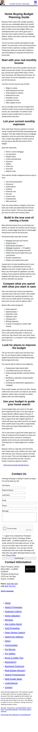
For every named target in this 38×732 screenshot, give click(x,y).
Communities (11, 645)
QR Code (3, 707)
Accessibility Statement (11, 709)
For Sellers (10, 653)
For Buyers (10, 649)
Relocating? (10, 662)
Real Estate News (13, 679)
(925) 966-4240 (12, 584)
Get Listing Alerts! (13, 624)
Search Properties (13, 607)
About (8, 641)
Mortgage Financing (14, 666)
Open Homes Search (15, 632)
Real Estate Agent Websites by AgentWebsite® (16, 715)
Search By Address (14, 637)
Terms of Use (10, 707)
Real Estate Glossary (15, 670)
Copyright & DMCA (21, 707)
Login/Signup (11, 683)
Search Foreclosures (15, 674)
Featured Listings (13, 611)
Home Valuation (12, 615)
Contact (8, 687)
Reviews (9, 620)
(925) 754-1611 (10, 586)
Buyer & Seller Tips (14, 658)
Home (8, 603)
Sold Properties (12, 628)
